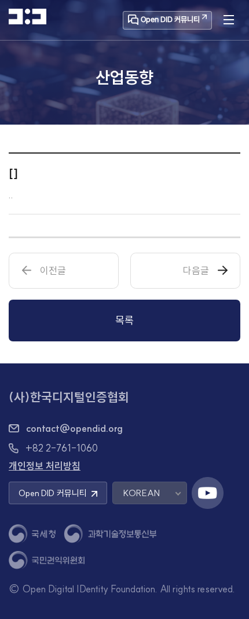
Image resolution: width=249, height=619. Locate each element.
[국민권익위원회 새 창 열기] (47, 560)
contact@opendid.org (74, 428)
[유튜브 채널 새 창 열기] (208, 493)
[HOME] (27, 16)
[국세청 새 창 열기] (32, 533)
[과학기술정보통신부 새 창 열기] (110, 533)
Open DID (53, 492)
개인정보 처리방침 (44, 465)
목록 (124, 320)
